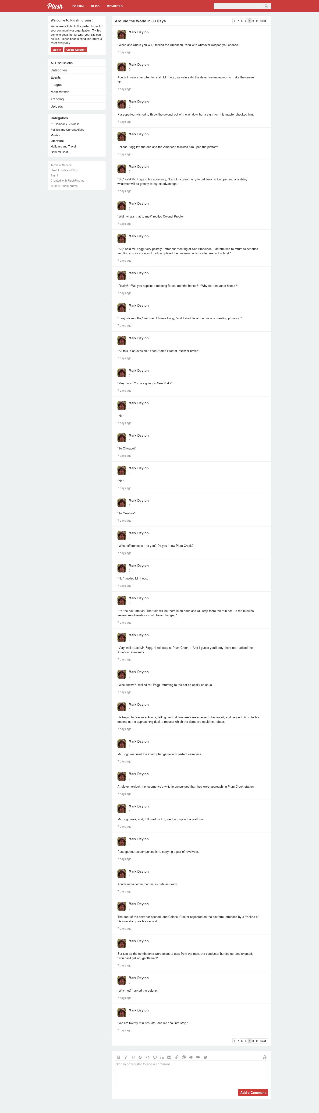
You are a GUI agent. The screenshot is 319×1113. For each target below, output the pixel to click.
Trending (57, 99)
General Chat (59, 152)
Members (115, 6)
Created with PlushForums (67, 180)
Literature (57, 141)
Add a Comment (253, 1092)
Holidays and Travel (63, 146)
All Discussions (62, 62)
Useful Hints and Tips (64, 170)
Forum (78, 6)
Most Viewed (60, 91)
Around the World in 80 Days (140, 21)
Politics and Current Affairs (67, 129)
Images (56, 84)
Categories (59, 70)
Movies (55, 135)
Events (56, 77)
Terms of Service (61, 165)
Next (263, 20)
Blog (95, 6)
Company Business (67, 124)
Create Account (75, 49)
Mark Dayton (139, 32)
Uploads (57, 106)
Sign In (57, 49)
